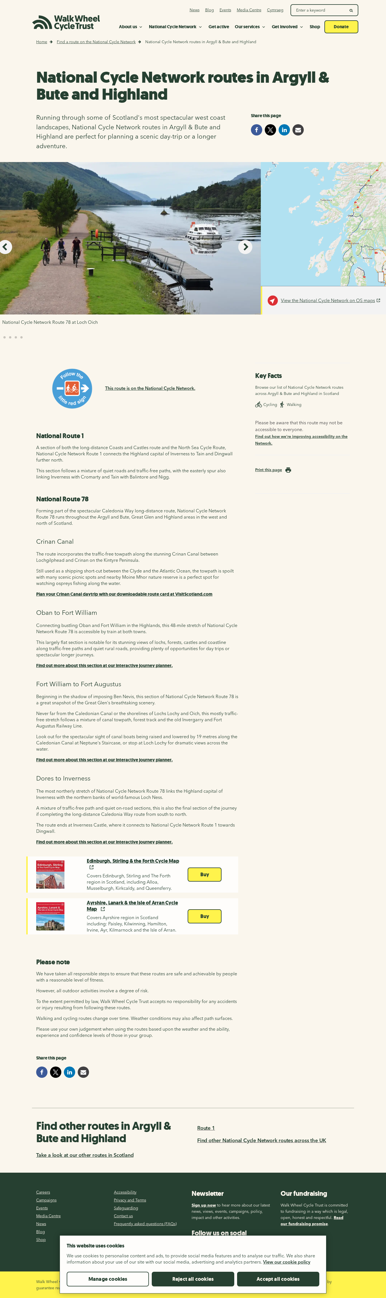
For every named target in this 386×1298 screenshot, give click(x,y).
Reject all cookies (193, 1279)
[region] (193, 1266)
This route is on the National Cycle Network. (150, 388)
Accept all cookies (278, 1279)
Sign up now (204, 1205)
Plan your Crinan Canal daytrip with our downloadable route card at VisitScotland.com (124, 594)
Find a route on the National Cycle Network (96, 41)
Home (41, 41)
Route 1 (206, 1128)
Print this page (268, 469)
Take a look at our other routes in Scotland (84, 1155)
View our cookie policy (286, 1262)
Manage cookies (107, 1279)
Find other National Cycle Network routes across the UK (261, 1140)
